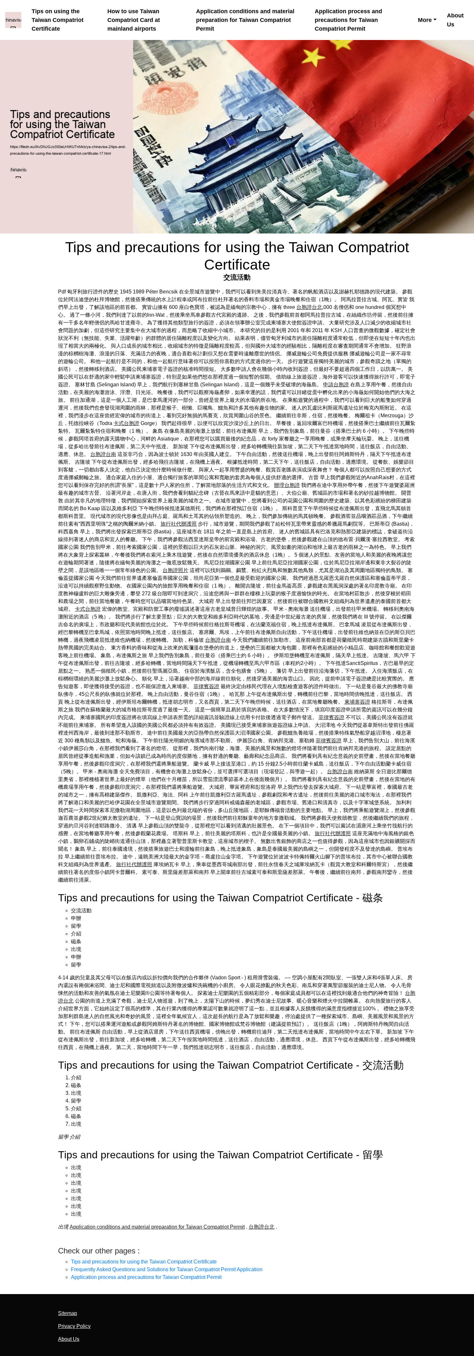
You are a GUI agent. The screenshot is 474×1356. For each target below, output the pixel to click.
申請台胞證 (336, 384)
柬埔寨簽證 (357, 702)
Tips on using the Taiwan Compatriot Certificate (58, 20)
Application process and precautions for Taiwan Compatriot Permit (348, 20)
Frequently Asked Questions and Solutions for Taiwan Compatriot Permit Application (166, 1269)
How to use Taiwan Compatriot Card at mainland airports (133, 20)
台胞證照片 (175, 570)
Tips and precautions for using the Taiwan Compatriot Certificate (144, 1261)
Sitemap (67, 1313)
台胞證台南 (103, 454)
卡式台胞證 (126, 423)
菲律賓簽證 (206, 686)
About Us (455, 19)
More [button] (425, 19)
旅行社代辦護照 (179, 524)
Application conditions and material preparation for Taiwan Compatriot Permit (245, 20)
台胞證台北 (309, 307)
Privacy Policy (74, 1326)
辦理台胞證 (287, 485)
